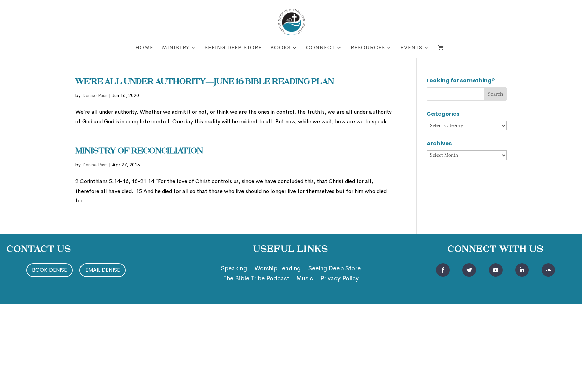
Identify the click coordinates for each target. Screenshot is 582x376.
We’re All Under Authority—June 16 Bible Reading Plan (204, 82)
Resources (368, 48)
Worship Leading (277, 269)
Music (304, 279)
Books (280, 48)
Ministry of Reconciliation (139, 151)
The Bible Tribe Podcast (256, 279)
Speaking (234, 269)
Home (144, 48)
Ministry (175, 48)
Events (411, 48)
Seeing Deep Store (233, 48)
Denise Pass (95, 95)
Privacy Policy (339, 279)
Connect (320, 48)
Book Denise (49, 270)
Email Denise (102, 270)
